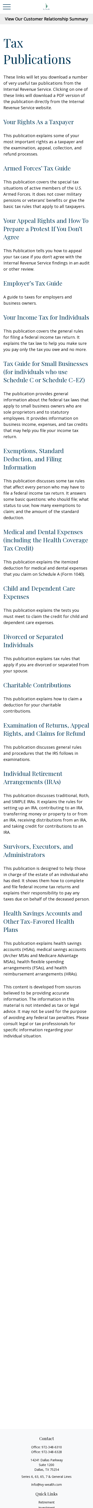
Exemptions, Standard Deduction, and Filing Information (33, 459)
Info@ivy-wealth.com (46, 1484)
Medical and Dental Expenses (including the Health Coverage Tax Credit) (45, 540)
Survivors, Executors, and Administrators (38, 850)
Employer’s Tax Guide (32, 283)
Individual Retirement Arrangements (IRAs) (32, 777)
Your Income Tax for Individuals (46, 317)
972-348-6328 (52, 1452)
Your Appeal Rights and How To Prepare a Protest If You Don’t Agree (45, 228)
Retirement (46, 1502)
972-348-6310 (52, 1447)
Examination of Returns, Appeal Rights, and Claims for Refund (46, 729)
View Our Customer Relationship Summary (46, 19)
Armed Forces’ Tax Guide (37, 168)
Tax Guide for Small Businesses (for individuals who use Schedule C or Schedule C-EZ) (45, 371)
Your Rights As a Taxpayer (38, 122)
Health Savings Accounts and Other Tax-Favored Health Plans (42, 921)
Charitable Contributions (37, 685)
